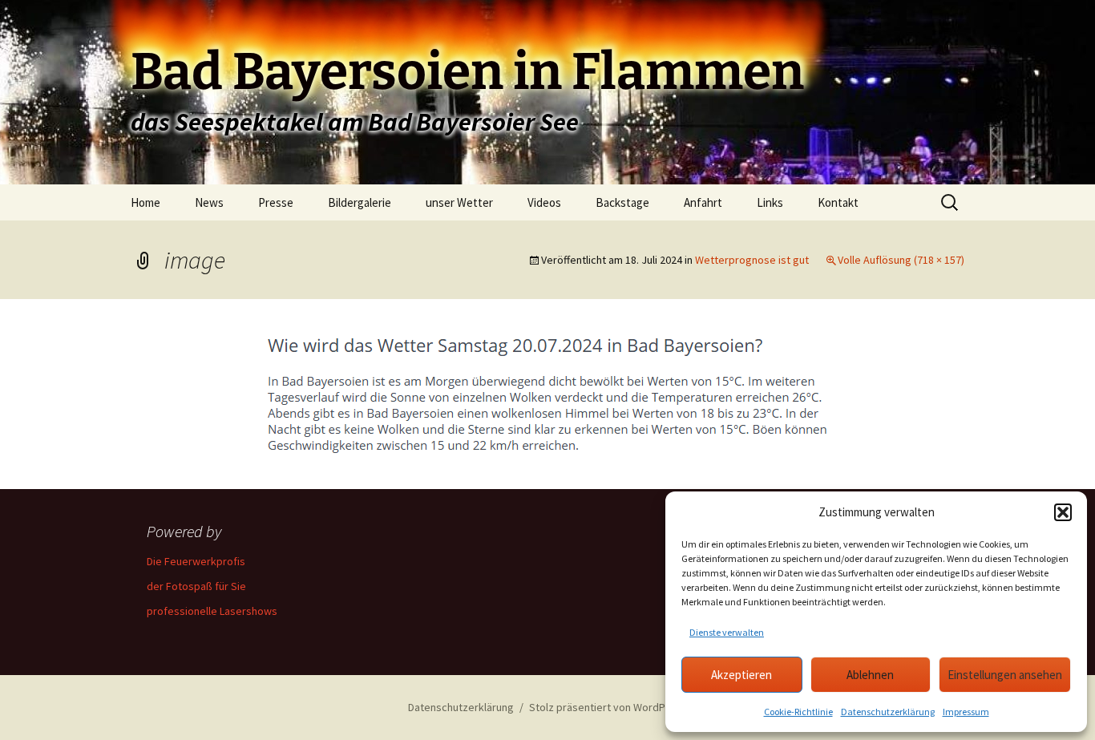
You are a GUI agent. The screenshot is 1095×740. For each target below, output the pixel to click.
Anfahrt (703, 202)
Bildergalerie (359, 202)
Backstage (622, 202)
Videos (544, 202)
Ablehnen (870, 674)
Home (145, 202)
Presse (275, 202)
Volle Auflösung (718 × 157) (901, 260)
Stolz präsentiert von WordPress (608, 707)
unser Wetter (459, 202)
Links (770, 202)
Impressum (966, 712)
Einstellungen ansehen (1005, 674)
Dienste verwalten (726, 632)
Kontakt (838, 202)
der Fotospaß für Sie (196, 586)
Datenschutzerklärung (888, 712)
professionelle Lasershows (212, 611)
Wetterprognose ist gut (752, 260)
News (209, 202)
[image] (547, 392)
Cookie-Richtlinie (798, 712)
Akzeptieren (741, 674)
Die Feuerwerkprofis (196, 561)
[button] (1063, 512)
